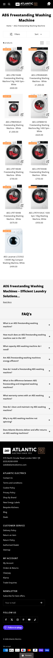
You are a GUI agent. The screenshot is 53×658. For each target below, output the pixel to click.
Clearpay (7, 573)
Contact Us (8, 478)
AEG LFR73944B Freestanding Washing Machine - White (39, 172)
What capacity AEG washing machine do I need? (22, 348)
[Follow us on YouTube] (29, 620)
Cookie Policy (9, 487)
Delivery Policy (9, 530)
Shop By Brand (9, 497)
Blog (5, 512)
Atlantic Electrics (15, 639)
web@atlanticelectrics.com (14, 464)
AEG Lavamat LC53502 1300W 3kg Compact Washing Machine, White (14, 259)
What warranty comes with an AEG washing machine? (23, 397)
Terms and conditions (12, 482)
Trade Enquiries (10, 582)
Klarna (6, 577)
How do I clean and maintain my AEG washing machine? (24, 408)
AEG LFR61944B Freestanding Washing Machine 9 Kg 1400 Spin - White (13, 80)
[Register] (41, 603)
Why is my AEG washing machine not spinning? (20, 420)
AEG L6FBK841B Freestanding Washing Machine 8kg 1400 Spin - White (39, 127)
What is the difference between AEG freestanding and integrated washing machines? (20, 383)
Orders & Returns (11, 568)
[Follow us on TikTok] (35, 620)
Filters (17, 34)
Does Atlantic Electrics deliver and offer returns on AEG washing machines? (25, 431)
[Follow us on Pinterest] (23, 620)
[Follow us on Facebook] (6, 620)
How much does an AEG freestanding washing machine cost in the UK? (24, 336)
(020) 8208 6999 (10, 461)
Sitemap (6, 549)
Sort (36, 34)
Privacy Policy (9, 492)
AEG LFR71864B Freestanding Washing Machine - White (13, 172)
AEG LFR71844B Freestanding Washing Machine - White (13, 215)
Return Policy (9, 540)
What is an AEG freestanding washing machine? (20, 325)
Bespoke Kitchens (11, 507)
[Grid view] (42, 42)
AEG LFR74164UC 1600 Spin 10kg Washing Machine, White (39, 215)
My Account (8, 563)
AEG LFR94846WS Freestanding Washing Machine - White (39, 78)
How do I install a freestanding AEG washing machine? (23, 371)
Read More (7, 302)
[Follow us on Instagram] (17, 620)
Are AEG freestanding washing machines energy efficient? (22, 359)
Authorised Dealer (11, 545)
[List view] (48, 42)
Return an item (9, 535)
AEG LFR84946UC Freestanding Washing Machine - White (13, 125)
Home (8, 26)
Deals (5, 517)
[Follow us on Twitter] (12, 620)
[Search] (9, 4)
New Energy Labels (11, 502)
